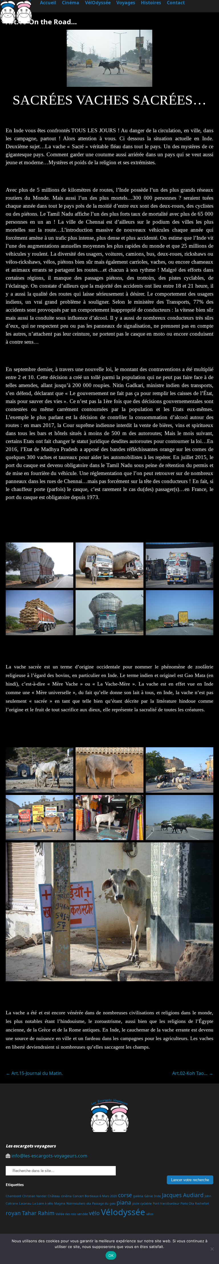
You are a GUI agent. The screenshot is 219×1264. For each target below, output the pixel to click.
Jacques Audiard (183, 1195)
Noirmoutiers (75, 1203)
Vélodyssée (123, 1212)
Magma (59, 1203)
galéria (138, 1196)
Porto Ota (187, 1203)
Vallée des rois (66, 1214)
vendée (82, 1214)
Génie (148, 1196)
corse (125, 1195)
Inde (157, 1196)
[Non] (212, 1249)
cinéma (66, 1196)
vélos (149, 1214)
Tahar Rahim (38, 1213)
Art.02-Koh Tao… (192, 1073)
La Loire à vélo (43, 1203)
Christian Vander (34, 1196)
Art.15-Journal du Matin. (34, 1073)
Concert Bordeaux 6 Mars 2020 (95, 1196)
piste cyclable (142, 1203)
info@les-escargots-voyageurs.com (49, 1156)
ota (88, 1203)
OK (111, 1255)
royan (13, 1213)
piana (124, 1202)
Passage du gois (103, 1203)
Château (54, 1196)
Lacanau (25, 1203)
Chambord (13, 1196)
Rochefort (202, 1203)
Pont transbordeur (166, 1203)
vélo (94, 1213)
